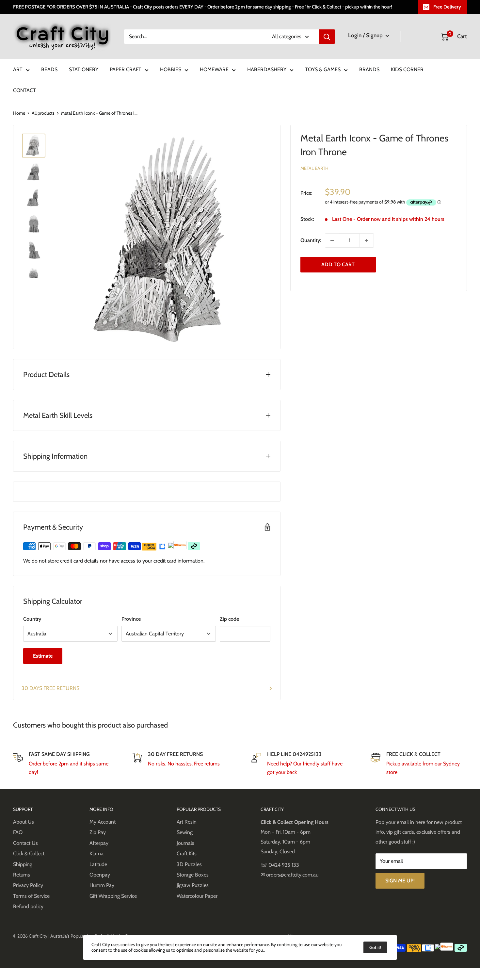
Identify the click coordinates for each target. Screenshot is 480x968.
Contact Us (25, 843)
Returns (21, 875)
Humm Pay (101, 885)
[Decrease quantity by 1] (332, 240)
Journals (185, 843)
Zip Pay (97, 832)
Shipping (22, 864)
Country (32, 619)
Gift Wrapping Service (113, 896)
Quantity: (310, 240)
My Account (102, 822)
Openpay (99, 875)
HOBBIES (170, 69)
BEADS (49, 69)
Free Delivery (447, 7)
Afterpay (98, 843)
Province (131, 619)
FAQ (18, 832)
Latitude (98, 864)
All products (43, 113)
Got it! (375, 947)
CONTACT (24, 90)
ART (18, 69)
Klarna (96, 853)
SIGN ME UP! (400, 881)
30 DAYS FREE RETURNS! (51, 688)
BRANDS (369, 69)
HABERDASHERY (266, 69)
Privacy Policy (28, 885)
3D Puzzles (189, 864)
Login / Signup (366, 35)
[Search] (327, 36)
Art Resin (187, 822)
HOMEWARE (214, 69)
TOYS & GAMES (323, 69)
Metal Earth (314, 168)
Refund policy (28, 906)
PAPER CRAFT (125, 69)
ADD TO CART (338, 264)
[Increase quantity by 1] (367, 240)
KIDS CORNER (407, 69)
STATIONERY (83, 69)
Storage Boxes (193, 875)
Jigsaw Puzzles (193, 885)
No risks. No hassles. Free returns (184, 764)
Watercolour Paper (197, 896)
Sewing (185, 832)
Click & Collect (28, 853)
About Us (23, 822)
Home (19, 113)
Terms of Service (31, 896)
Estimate (43, 656)
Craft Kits (187, 853)
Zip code (229, 619)
